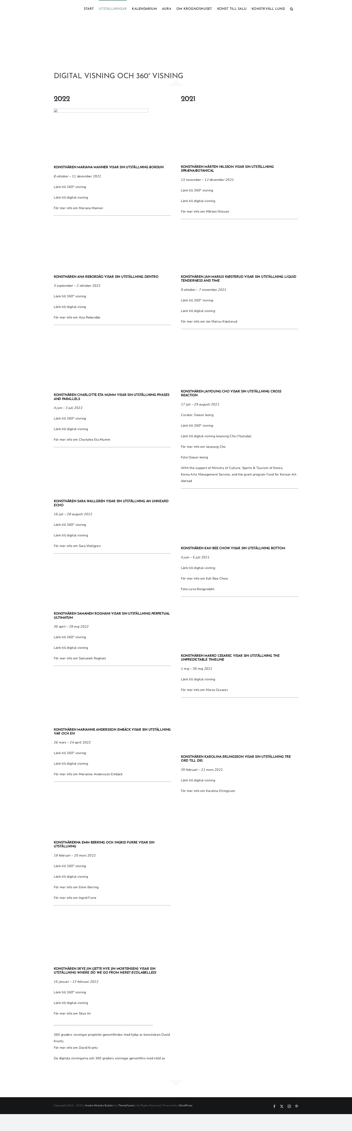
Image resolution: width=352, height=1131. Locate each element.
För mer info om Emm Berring (76, 887)
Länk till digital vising (70, 307)
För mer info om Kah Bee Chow (204, 578)
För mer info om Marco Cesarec (204, 690)
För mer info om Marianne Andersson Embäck (88, 774)
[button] (291, 8)
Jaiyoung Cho (216, 447)
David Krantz (88, 1047)
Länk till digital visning (71, 197)
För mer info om (77, 317)
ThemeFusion (126, 1105)
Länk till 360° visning (70, 187)
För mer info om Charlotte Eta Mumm (82, 439)
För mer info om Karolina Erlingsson (208, 791)
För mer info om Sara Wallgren (77, 546)
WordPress (185, 1105)
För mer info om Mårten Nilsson (205, 211)
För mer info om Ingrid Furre (75, 898)
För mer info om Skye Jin (72, 1013)
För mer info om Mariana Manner (78, 208)
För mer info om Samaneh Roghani (80, 658)
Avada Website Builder (99, 1105)
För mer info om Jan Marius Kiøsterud (209, 321)
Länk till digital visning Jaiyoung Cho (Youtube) (216, 436)
